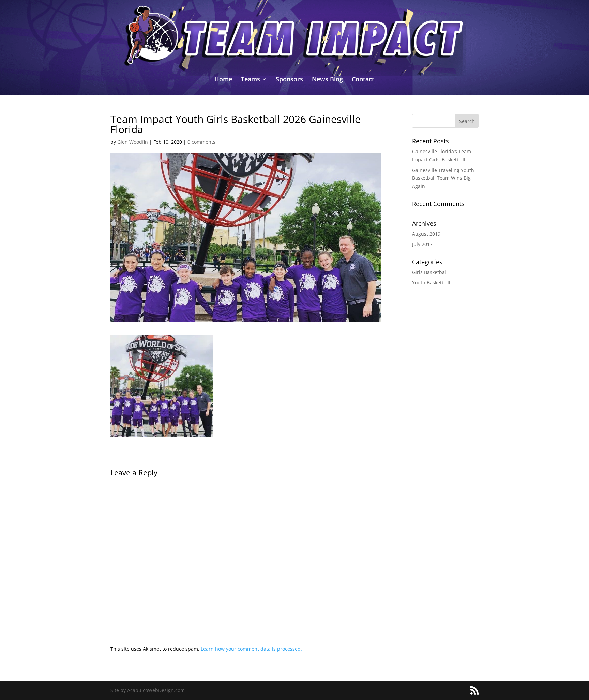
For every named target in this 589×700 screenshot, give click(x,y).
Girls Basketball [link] (430, 272)
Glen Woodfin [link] (132, 142)
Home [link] (223, 80)
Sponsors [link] (289, 80)
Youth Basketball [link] (431, 282)
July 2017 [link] (422, 244)
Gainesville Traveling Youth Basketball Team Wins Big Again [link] (443, 178)
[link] (295, 37)
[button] (467, 121)
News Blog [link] (327, 80)
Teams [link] (250, 80)
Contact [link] (363, 80)
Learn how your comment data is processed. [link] (251, 649)
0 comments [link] (201, 142)
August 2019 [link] (426, 233)
